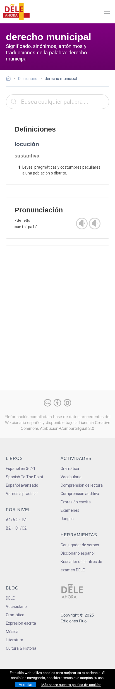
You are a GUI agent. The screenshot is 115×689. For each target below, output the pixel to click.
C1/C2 (21, 528)
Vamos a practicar (22, 493)
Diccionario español (78, 553)
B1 (24, 520)
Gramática (70, 468)
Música (12, 631)
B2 (8, 528)
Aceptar (26, 684)
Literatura (14, 640)
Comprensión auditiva (80, 493)
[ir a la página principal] (16, 11)
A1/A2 (12, 520)
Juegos (67, 518)
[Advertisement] (57, 307)
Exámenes (70, 510)
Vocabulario (71, 477)
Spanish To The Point (24, 477)
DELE (10, 598)
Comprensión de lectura (82, 485)
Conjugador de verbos (80, 545)
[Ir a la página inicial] (10, 79)
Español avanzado (22, 485)
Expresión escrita (76, 502)
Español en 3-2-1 (20, 468)
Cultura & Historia (21, 648)
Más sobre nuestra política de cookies (71, 685)
